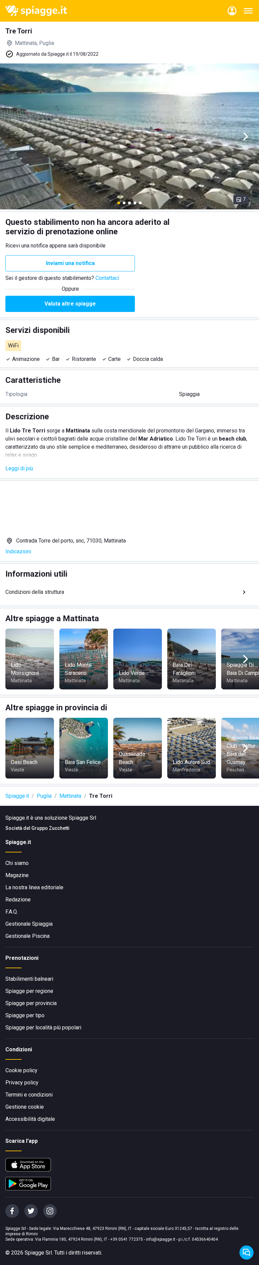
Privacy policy (21, 1082)
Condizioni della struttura (34, 592)
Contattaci (107, 278)
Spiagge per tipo (25, 1015)
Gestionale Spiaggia (29, 924)
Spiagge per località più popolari (43, 1027)
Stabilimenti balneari (29, 979)
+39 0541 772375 (126, 1239)
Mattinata (70, 796)
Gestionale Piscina (27, 936)
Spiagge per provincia (31, 1003)
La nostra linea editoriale (34, 887)
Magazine (17, 875)
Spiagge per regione (29, 991)
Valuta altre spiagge (70, 303)
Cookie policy (21, 1070)
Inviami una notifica (70, 263)
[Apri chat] (246, 1252)
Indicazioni (18, 551)
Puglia (44, 796)
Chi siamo (17, 863)
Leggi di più (19, 468)
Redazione (18, 899)
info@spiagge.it (160, 1239)
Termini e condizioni (29, 1094)
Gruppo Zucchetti (50, 828)
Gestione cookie (24, 1107)
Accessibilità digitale (30, 1119)
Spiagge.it (17, 796)
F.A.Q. (11, 911)
